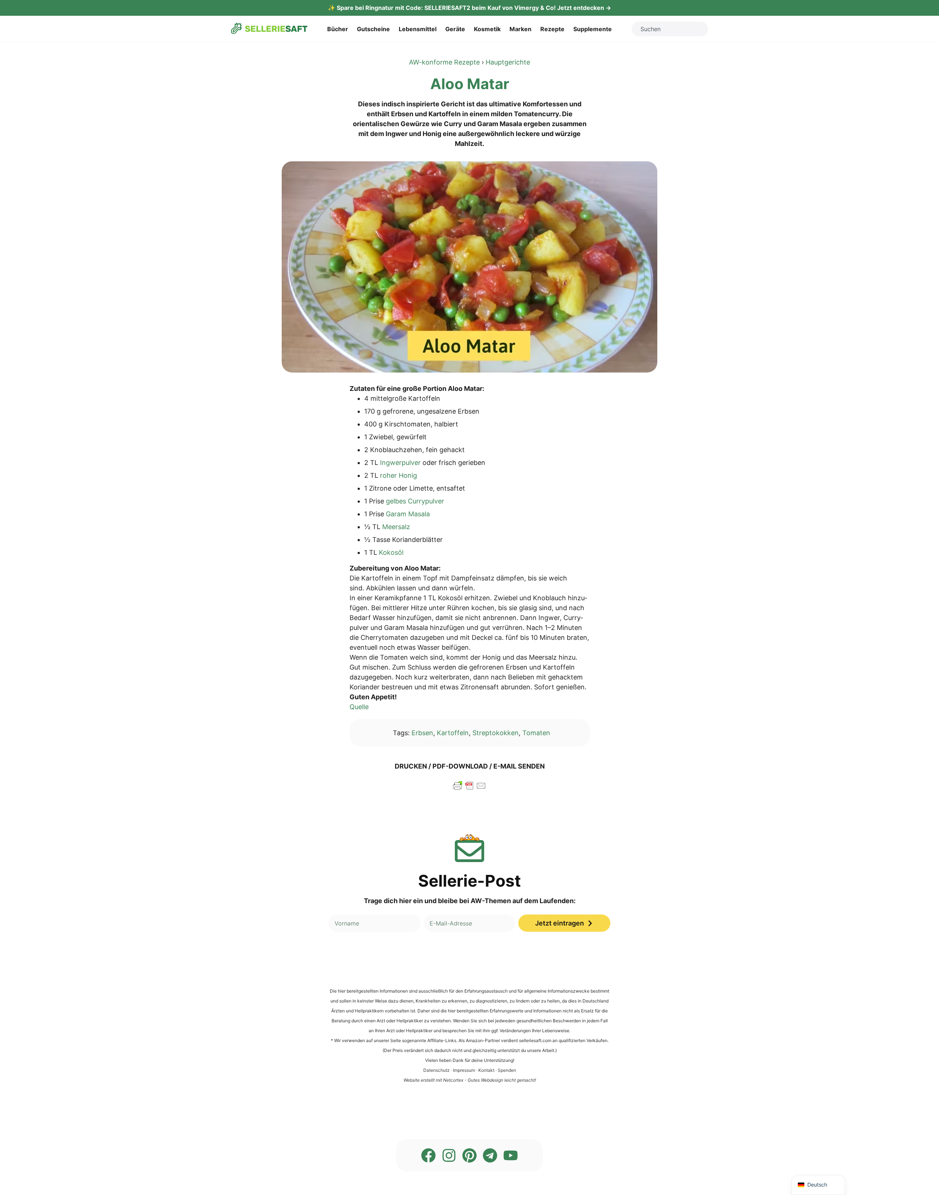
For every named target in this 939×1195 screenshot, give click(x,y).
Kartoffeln (453, 733)
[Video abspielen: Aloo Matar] (469, 267)
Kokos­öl (391, 552)
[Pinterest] (469, 1155)
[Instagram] (449, 1155)
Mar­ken (520, 29)
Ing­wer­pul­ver (400, 462)
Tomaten (536, 733)
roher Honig (398, 475)
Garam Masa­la (408, 514)
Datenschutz (436, 1070)
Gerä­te (455, 29)
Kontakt (486, 1070)
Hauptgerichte (508, 62)
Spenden (507, 1070)
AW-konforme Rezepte (444, 62)
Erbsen (422, 733)
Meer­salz (396, 527)
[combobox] (670, 29)
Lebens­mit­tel (417, 29)
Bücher (337, 29)
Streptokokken (495, 733)
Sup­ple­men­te (592, 29)
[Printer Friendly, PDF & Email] (469, 789)
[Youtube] (510, 1155)
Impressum (464, 1070)
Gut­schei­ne (373, 29)
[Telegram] (490, 1155)
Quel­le (359, 707)
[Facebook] (428, 1155)
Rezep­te (552, 29)
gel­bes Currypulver (415, 501)
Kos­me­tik (487, 29)
